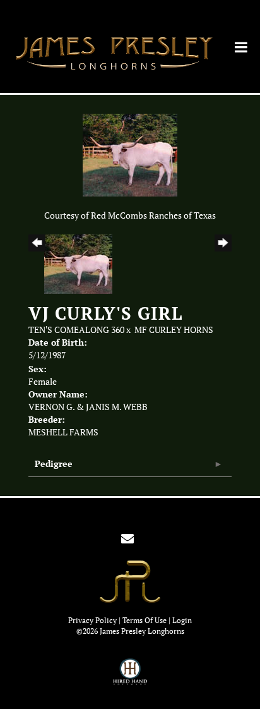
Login (182, 620)
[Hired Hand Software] (130, 677)
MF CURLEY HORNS (173, 330)
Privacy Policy (92, 620)
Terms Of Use (144, 620)
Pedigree (54, 464)
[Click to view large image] (130, 154)
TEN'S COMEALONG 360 (76, 330)
